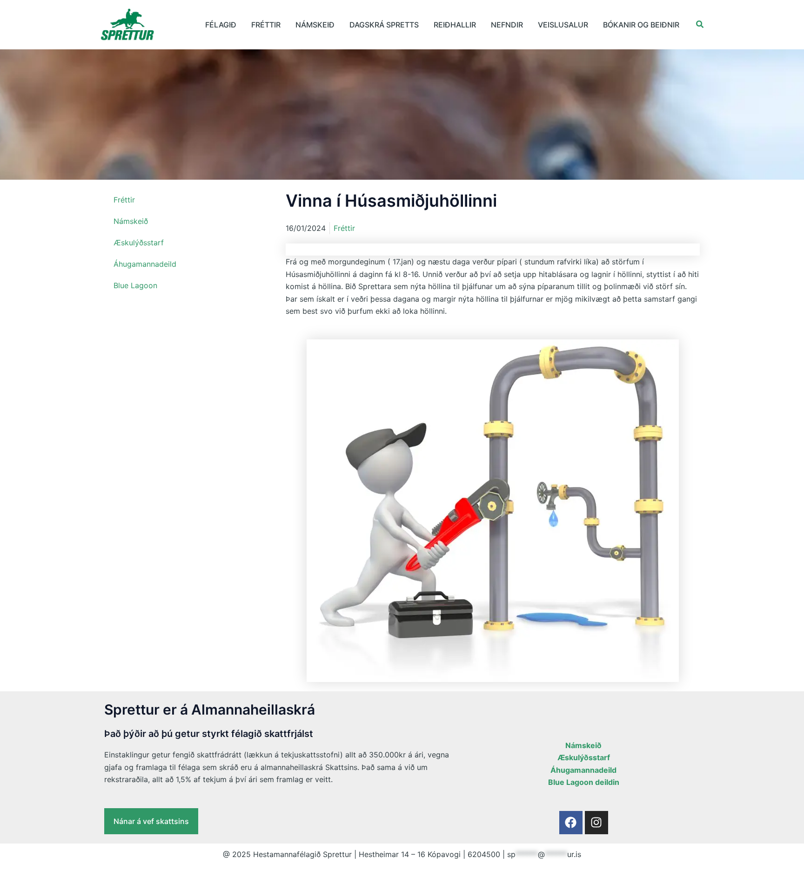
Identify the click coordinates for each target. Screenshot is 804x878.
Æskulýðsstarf (139, 242)
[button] (700, 24)
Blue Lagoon (135, 285)
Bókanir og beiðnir (641, 24)
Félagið (220, 24)
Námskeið (315, 24)
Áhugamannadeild (145, 264)
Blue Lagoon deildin (583, 782)
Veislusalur (563, 24)
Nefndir (507, 24)
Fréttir (266, 24)
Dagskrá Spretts (384, 24)
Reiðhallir (455, 24)
